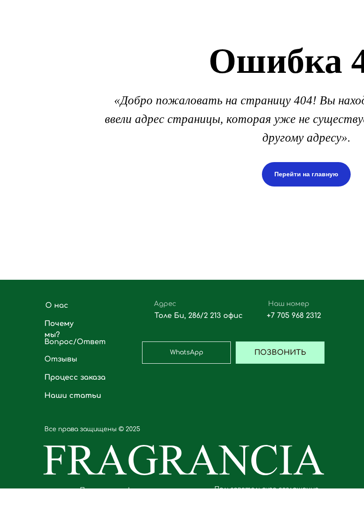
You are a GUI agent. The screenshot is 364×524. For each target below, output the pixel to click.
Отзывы (60, 359)
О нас (56, 306)
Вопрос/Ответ (75, 342)
